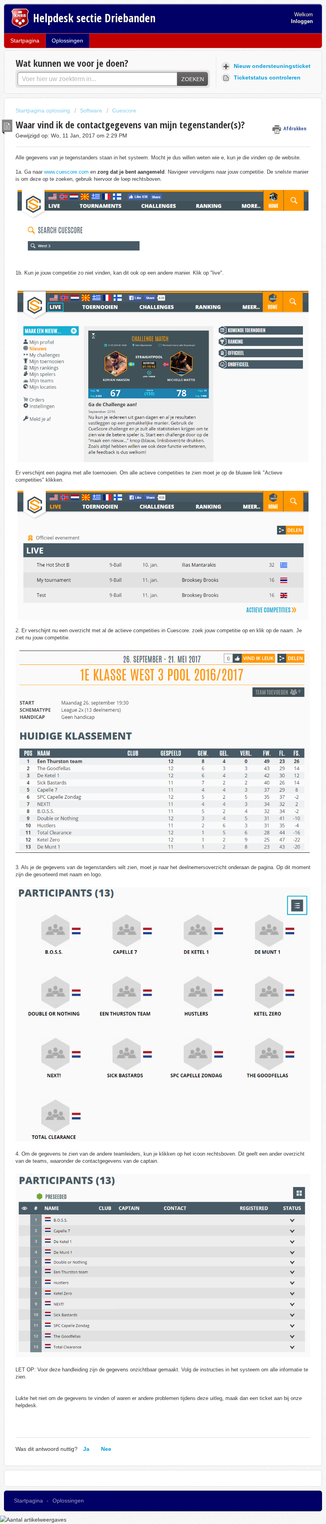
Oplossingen (67, 40)
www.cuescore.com (66, 172)
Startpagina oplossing (44, 110)
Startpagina (24, 40)
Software (91, 110)
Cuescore (124, 110)
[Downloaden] (148, 778)
